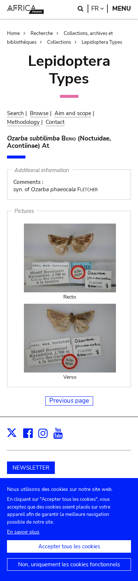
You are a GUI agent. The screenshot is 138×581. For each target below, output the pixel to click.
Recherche (42, 33)
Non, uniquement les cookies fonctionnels (69, 564)
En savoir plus (23, 532)
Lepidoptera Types (102, 42)
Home (13, 33)
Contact (55, 122)
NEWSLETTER (31, 467)
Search (15, 113)
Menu (121, 8)
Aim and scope (72, 113)
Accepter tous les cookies (69, 546)
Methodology (23, 122)
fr (99, 8)
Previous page (69, 400)
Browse (39, 113)
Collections (59, 42)
